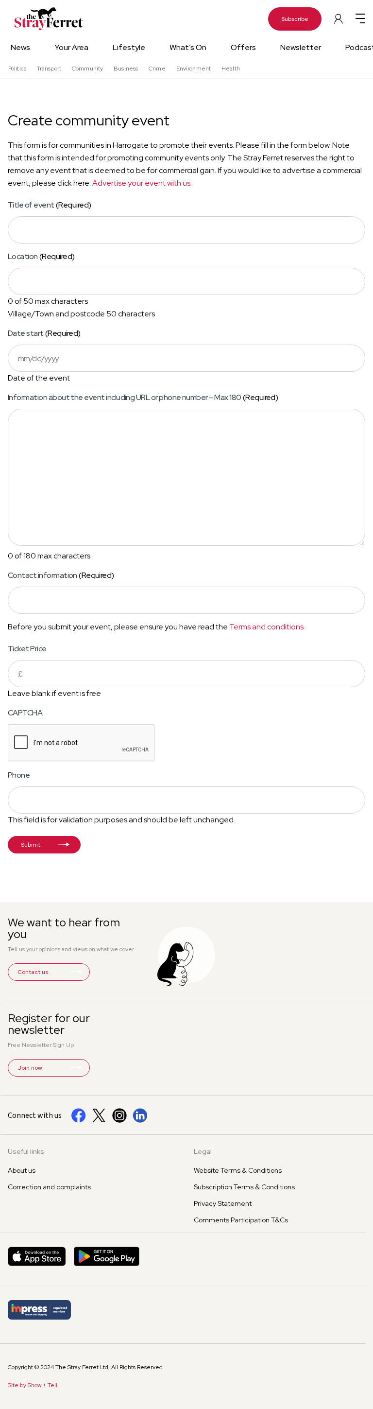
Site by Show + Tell (32, 1385)
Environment (193, 68)
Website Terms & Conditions (238, 1170)
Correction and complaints (49, 1187)
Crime (157, 68)
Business (126, 68)
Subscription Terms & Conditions (244, 1187)
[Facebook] (78, 1115)
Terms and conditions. (267, 627)
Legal (203, 1151)
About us (21, 1170)
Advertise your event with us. (142, 183)
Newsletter (300, 47)
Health (230, 68)
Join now (29, 1068)
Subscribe (294, 19)
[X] (99, 1115)
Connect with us (35, 1115)
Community (87, 68)
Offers (243, 47)
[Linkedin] (140, 1115)
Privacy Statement (223, 1203)
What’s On (188, 47)
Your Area (71, 47)
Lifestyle (129, 47)
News (20, 47)
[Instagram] (119, 1115)
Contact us (32, 972)
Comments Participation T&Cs (241, 1220)
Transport (49, 68)
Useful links (26, 1151)
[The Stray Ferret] (39, 18)
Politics (17, 68)
